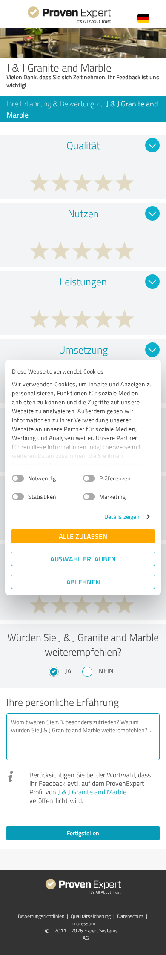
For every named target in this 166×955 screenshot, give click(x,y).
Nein (106, 671)
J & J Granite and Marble (92, 792)
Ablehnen (83, 582)
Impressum (83, 923)
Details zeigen (122, 516)
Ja (68, 671)
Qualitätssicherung (91, 916)
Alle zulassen (83, 536)
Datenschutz (130, 916)
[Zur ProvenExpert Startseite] (69, 22)
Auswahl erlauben (83, 559)
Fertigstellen (83, 833)
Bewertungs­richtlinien (41, 916)
